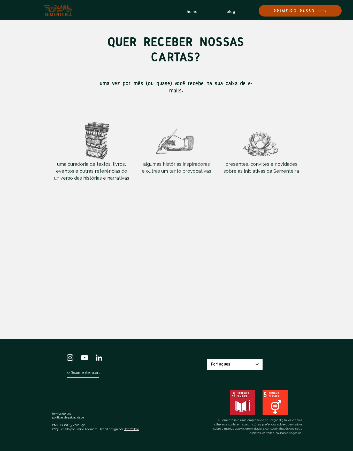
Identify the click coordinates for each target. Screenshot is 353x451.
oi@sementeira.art (83, 372)
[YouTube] (84, 357)
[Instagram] (70, 357)
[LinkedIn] (99, 357)
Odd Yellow (131, 429)
